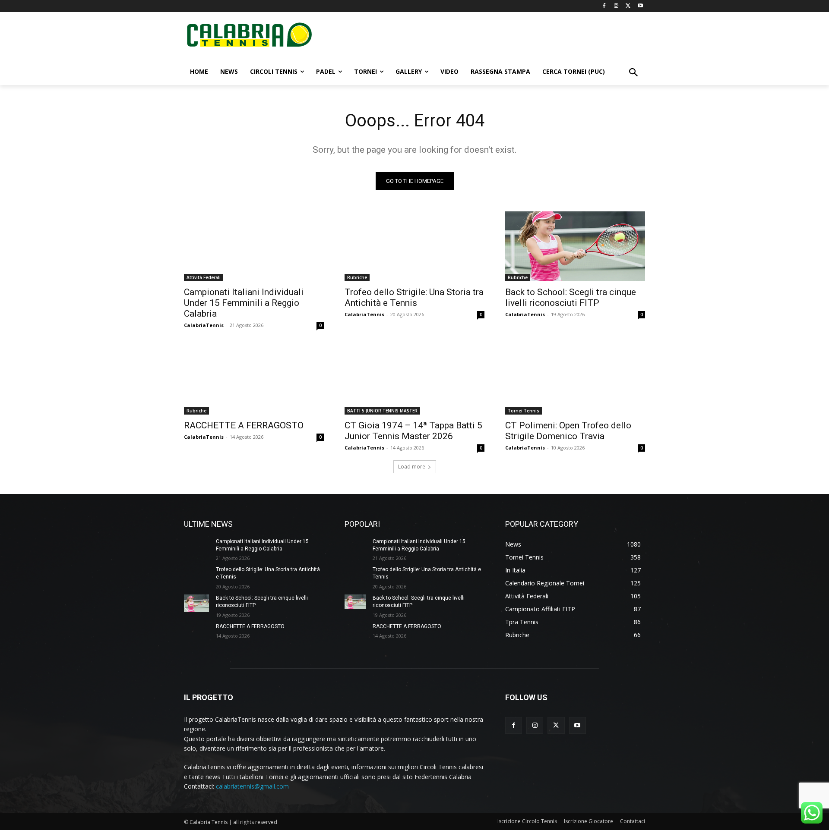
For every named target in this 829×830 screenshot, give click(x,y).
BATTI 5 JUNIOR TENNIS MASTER (382, 411)
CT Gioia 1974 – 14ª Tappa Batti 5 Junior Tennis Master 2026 (413, 430)
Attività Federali (204, 277)
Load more (411, 466)
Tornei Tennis (523, 411)
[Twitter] (628, 6)
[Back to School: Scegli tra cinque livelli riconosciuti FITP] (575, 246)
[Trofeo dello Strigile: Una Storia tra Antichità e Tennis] (414, 246)
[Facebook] (604, 6)
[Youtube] (640, 6)
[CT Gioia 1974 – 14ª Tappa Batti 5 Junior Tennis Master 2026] (414, 380)
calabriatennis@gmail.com (252, 786)
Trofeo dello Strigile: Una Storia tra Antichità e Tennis (414, 297)
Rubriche (357, 277)
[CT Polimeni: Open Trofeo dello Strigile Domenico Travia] (575, 380)
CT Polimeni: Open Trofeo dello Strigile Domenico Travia (568, 430)
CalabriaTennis (204, 325)
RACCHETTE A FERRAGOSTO (244, 425)
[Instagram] (616, 6)
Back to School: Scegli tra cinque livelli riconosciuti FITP (570, 297)
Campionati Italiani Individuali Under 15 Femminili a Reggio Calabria (244, 303)
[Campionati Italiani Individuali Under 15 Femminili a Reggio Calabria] (254, 246)
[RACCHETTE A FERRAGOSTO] (254, 380)
